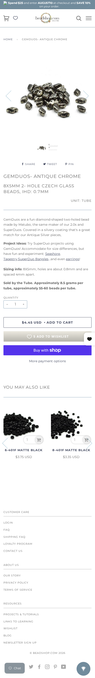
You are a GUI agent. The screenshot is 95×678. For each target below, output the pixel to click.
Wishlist (10, 628)
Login (8, 522)
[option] (49, 4)
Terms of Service (17, 589)
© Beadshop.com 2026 (47, 653)
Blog (7, 635)
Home (8, 39)
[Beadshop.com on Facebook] (39, 667)
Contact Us (13, 551)
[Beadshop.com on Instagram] (47, 667)
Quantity (10, 297)
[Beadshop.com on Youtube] (63, 667)
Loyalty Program (18, 543)
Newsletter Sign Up (20, 642)
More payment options (47, 361)
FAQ (6, 529)
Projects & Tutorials (21, 614)
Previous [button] (10, 5)
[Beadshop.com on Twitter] (31, 667)
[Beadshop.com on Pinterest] (55, 667)
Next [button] (89, 5)
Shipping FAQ (14, 536)
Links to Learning (18, 621)
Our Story (12, 575)
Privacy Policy (15, 582)
